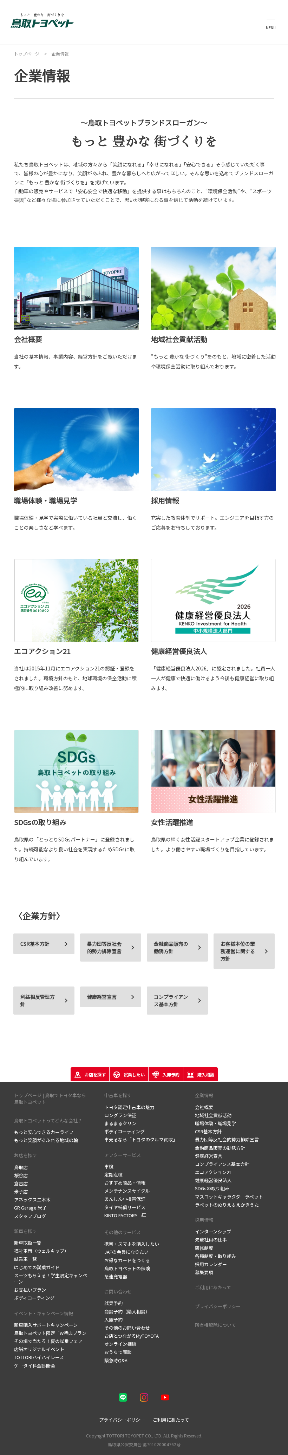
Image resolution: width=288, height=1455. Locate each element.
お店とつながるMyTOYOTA (131, 1335)
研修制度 (204, 1248)
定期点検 (113, 1174)
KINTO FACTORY (120, 1215)
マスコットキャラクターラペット (229, 1196)
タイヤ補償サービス (124, 1207)
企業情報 (204, 1095)
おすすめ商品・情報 (124, 1182)
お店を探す (25, 1155)
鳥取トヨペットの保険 (127, 1268)
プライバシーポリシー (218, 1306)
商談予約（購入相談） (127, 1311)
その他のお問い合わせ (127, 1327)
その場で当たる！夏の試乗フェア (48, 1341)
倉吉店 (21, 1183)
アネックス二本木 (32, 1199)
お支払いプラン (30, 1289)
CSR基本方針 (208, 1131)
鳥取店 (21, 1167)
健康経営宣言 (102, 996)
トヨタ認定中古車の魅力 (129, 1107)
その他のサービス (122, 1232)
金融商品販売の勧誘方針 (171, 947)
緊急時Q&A (115, 1360)
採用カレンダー (211, 1264)
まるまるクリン (120, 1123)
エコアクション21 (213, 1172)
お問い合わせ (118, 1291)
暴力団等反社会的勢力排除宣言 (227, 1139)
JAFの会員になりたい (126, 1251)
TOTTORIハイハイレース (39, 1357)
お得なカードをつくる (127, 1260)
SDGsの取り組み (212, 1188)
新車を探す (25, 1231)
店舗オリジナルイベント (39, 1349)
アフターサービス (122, 1155)
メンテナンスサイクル (127, 1190)
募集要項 (204, 1272)
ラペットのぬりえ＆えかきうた (227, 1204)
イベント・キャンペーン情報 (43, 1313)
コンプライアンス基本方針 (171, 1000)
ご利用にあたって (213, 1287)
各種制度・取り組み (215, 1256)
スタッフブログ (30, 1216)
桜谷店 (21, 1175)
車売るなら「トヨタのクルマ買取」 (140, 1139)
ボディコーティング (34, 1298)
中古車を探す (118, 1095)
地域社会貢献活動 (213, 1115)
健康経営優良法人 (213, 1180)
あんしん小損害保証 (124, 1198)
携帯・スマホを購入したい (131, 1243)
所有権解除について (215, 1325)
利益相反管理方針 (37, 1000)
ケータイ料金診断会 (34, 1365)
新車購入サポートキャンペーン (46, 1325)
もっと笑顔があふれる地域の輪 (46, 1140)
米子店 (21, 1191)
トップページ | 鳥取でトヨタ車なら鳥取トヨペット (50, 1098)
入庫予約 (113, 1319)
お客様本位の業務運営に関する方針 (238, 951)
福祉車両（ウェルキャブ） (41, 1250)
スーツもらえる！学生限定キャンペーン (50, 1278)
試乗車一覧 (25, 1259)
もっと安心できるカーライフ (43, 1132)
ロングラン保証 (120, 1115)
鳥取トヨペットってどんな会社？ (48, 1120)
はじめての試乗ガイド (37, 1267)
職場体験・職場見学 (215, 1123)
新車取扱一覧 (27, 1242)
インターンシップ (213, 1231)
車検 (108, 1166)
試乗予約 (113, 1303)
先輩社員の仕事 (211, 1239)
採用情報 (204, 1220)
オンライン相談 (120, 1344)
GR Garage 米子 (30, 1207)
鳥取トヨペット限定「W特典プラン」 (52, 1333)
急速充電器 (115, 1276)
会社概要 (204, 1107)
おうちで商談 (118, 1352)
